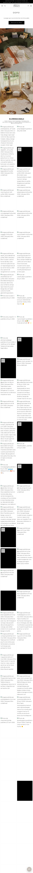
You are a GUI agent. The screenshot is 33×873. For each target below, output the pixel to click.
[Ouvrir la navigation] (2, 5)
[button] (8, 135)
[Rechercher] (5, 5)
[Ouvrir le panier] (31, 6)
